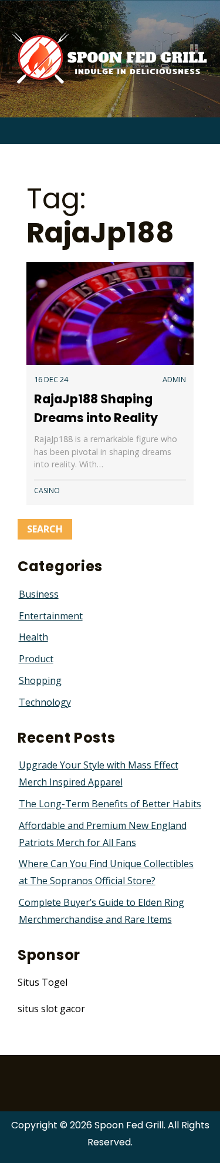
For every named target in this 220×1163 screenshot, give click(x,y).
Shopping (40, 680)
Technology (45, 702)
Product (36, 658)
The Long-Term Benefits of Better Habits (110, 803)
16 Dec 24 (51, 379)
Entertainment (51, 615)
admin (174, 379)
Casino (47, 490)
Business (39, 594)
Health (33, 637)
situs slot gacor (51, 1008)
